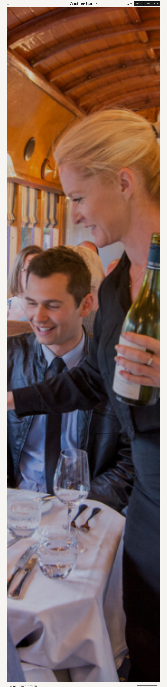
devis (139, 3)
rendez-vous (152, 3)
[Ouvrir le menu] (8, 3)
